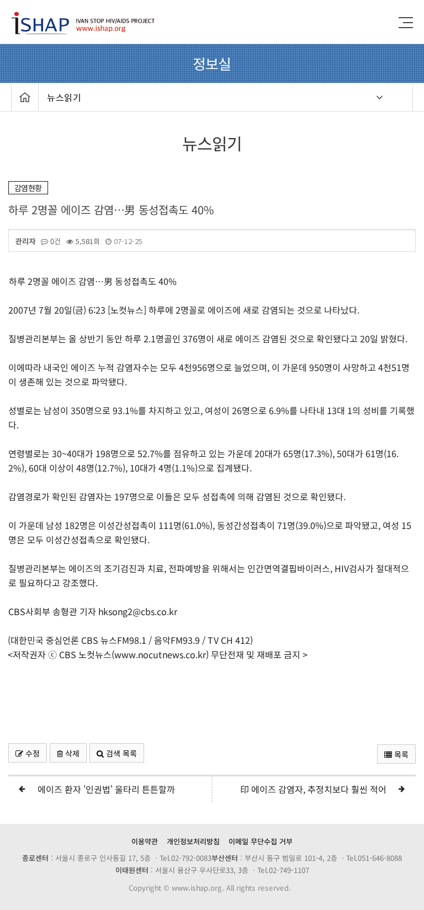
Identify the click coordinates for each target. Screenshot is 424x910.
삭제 (71, 753)
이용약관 (144, 841)
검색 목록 (120, 753)
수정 (31, 753)
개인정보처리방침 (193, 841)
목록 (400, 754)
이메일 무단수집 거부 (261, 841)
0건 (54, 241)
